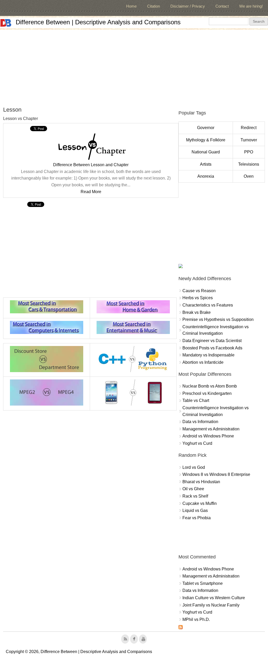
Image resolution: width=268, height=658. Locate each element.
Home (131, 6)
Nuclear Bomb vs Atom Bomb (209, 386)
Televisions (248, 164)
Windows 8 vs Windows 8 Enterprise (216, 474)
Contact (222, 6)
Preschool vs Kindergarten (207, 393)
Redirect (248, 127)
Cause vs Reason (199, 290)
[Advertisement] (134, 66)
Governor (205, 127)
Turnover (249, 140)
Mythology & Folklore (205, 140)
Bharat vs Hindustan (201, 482)
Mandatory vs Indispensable (208, 355)
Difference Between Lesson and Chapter (91, 165)
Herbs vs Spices (197, 298)
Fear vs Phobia (196, 518)
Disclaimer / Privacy (187, 6)
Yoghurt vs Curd (197, 443)
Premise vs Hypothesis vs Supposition (218, 319)
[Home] (6, 23)
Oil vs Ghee (193, 489)
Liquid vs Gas (195, 510)
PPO (248, 152)
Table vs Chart (195, 400)
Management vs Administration (210, 429)
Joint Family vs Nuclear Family (210, 605)
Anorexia (205, 176)
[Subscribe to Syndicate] (180, 628)
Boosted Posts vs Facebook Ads (212, 348)
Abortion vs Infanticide (203, 362)
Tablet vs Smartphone (202, 583)
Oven (249, 176)
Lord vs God (193, 467)
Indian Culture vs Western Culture (213, 598)
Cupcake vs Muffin (199, 503)
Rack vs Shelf (195, 496)
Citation (153, 6)
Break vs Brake (196, 312)
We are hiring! (251, 6)
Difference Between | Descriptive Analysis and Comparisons (98, 22)
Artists (205, 164)
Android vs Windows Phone (208, 436)
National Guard (206, 152)
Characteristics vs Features (207, 305)
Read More (91, 191)
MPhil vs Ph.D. (196, 619)
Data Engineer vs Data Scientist (212, 340)
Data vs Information (200, 421)
